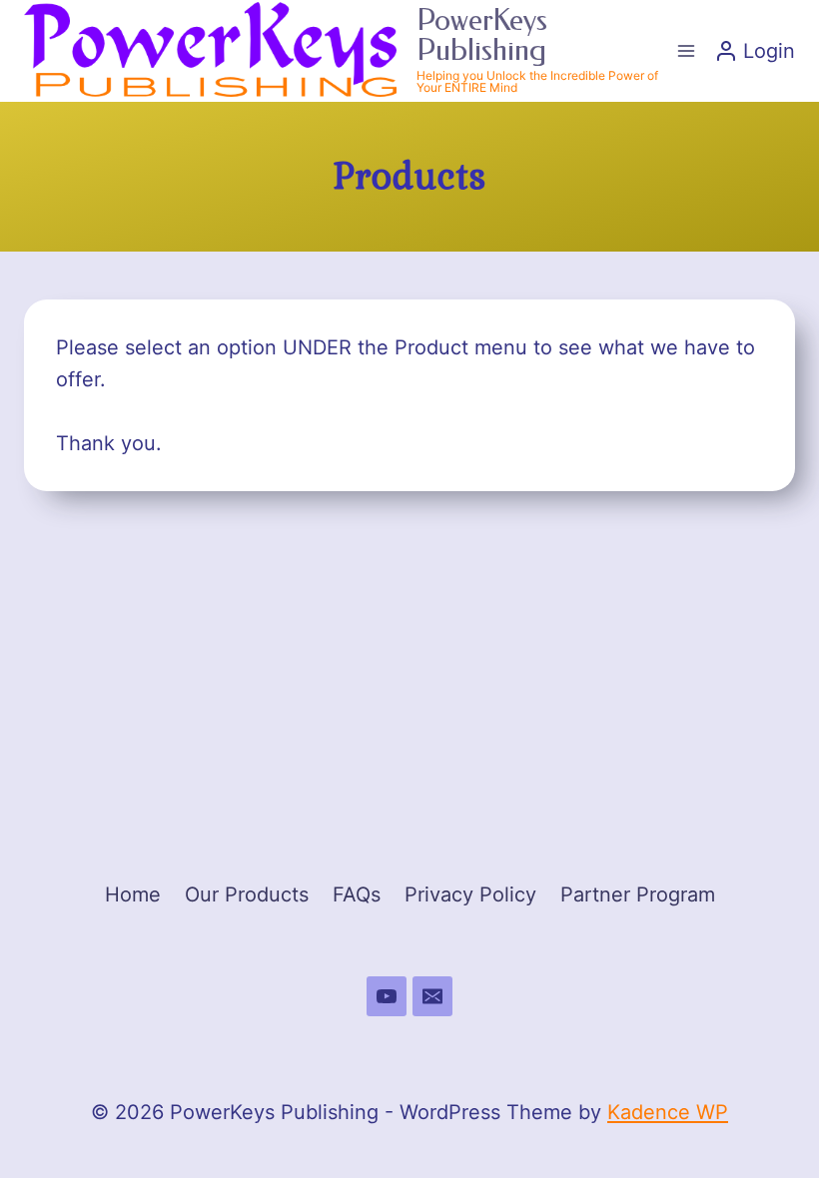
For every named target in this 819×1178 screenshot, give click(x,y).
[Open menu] (685, 50)
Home (133, 894)
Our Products (247, 894)
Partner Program (637, 894)
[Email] (432, 996)
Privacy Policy (470, 894)
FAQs (357, 894)
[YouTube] (387, 996)
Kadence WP (667, 1112)
